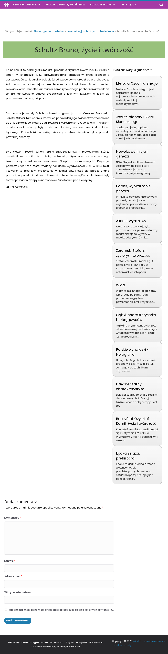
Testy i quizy (128, 4)
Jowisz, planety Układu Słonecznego (136, 119)
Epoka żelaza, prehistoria (128, 455)
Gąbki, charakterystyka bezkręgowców (136, 317)
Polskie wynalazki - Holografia (132, 352)
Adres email (13, 576)
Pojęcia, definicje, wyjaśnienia (65, 4)
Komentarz (12, 518)
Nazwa (9, 561)
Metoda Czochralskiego (137, 83)
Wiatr (120, 285)
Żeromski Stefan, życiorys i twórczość (133, 253)
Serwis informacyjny (26, 4)
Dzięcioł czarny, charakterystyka (130, 386)
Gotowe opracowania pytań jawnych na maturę (55, 646)
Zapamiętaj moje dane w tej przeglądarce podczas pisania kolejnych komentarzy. (61, 610)
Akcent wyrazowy (131, 220)
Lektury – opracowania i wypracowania (28, 642)
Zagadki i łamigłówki (76, 642)
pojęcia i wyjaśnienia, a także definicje (90, 31)
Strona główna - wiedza (49, 31)
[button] (113, 4)
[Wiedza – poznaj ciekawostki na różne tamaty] (6, 5)
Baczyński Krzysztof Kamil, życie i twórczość (136, 421)
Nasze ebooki (96, 642)
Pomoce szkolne (100, 4)
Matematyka (56, 642)
